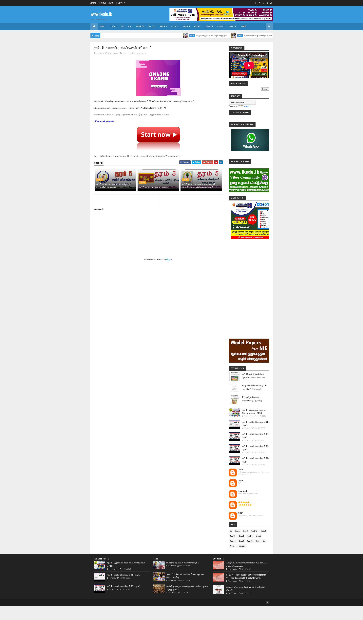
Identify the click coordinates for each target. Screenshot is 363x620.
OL (264, 541)
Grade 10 (139, 26)
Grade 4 (209, 26)
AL (231, 531)
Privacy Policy (120, 3)
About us (110, 3)
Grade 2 (232, 26)
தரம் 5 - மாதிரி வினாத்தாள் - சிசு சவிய (154, 187)
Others (113, 26)
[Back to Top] (267, 602)
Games (102, 26)
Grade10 (254, 531)
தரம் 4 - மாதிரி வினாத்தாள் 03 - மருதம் (124, 586)
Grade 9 (151, 26)
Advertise (93, 3)
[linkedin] (263, 3)
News (174, 36)
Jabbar (240, 513)
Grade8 (241, 541)
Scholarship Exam (138, 53)
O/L (129, 26)
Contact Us (102, 3)
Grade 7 (174, 26)
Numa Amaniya (243, 491)
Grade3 (232, 536)
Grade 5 (197, 26)
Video (232, 546)
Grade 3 (220, 26)
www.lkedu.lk (101, 14)
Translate (246, 105)
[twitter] (267, 3)
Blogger (169, 259)
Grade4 (241, 536)
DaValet (240, 470)
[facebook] (255, 3)
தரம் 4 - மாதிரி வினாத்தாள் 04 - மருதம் (124, 574)
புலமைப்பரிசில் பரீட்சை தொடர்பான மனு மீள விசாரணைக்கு (249, 35)
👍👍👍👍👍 (243, 502)
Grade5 (126, 53)
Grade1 (245, 531)
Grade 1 (243, 26)
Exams (237, 531)
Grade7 (232, 541)
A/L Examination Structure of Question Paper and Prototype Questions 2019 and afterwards (246, 576)
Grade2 (263, 531)
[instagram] (259, 3)
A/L (122, 26)
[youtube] (271, 3)
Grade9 (249, 541)
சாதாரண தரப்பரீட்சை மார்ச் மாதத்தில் (193, 35)
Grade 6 (186, 26)
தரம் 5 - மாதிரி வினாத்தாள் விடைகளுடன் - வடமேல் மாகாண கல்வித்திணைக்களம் (199, 186)
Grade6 (258, 536)
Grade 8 (163, 26)
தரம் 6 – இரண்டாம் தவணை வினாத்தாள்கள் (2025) (254, 411)
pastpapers (241, 546)
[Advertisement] (249, 284)
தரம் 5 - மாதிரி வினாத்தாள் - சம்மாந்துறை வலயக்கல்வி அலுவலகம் (113, 186)
